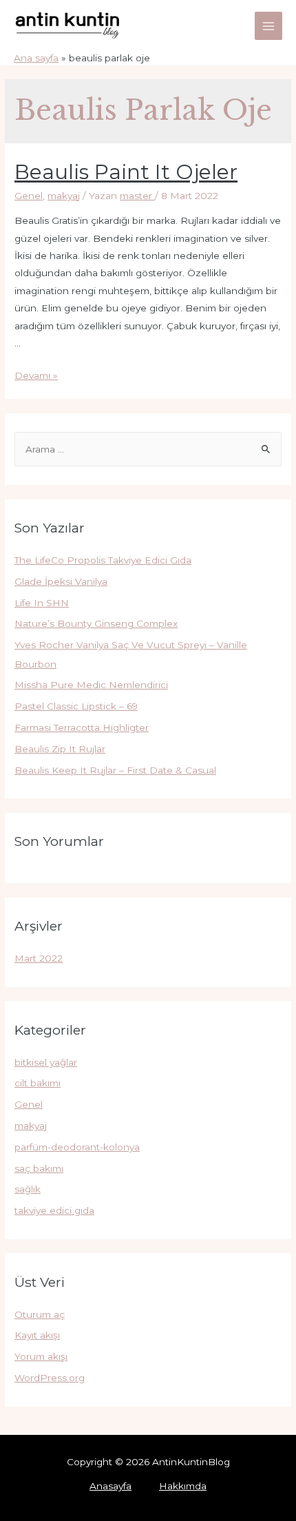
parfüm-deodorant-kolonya (77, 1146)
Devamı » (36, 375)
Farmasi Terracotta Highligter (81, 727)
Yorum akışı (40, 1356)
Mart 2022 (38, 958)
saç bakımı (38, 1168)
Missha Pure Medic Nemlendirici (91, 684)
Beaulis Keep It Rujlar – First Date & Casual (115, 770)
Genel (28, 195)
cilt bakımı (37, 1082)
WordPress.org (49, 1377)
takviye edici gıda (54, 1210)
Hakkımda (183, 1485)
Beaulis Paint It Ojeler (125, 172)
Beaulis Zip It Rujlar (59, 748)
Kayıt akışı (37, 1335)
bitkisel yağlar (45, 1062)
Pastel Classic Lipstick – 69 (76, 706)
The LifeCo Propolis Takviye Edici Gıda (102, 560)
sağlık (27, 1188)
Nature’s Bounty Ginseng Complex (96, 623)
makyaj (63, 195)
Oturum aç (39, 1314)
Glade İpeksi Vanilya (60, 581)
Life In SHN (41, 602)
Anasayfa (110, 1485)
